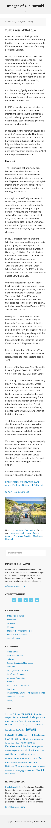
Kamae (7, 743)
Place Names (13, 651)
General (10, 681)
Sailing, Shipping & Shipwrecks (20, 663)
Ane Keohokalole (28, 713)
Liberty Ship (22, 751)
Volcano (31, 770)
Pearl (29, 766)
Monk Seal (31, 754)
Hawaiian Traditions (15, 696)
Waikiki (40, 770)
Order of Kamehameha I (17, 634)
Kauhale (10, 627)
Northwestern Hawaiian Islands (21, 758)
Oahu (42, 758)
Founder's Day (17, 725)
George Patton (28, 725)
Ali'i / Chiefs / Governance (18, 685)
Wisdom (12, 774)
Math (7, 754)
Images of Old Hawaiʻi (25, 5)
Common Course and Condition (18, 536)
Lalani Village (34, 746)
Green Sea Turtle (17, 730)
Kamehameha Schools (17, 746)
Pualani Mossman (38, 766)
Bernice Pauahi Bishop (25, 717)
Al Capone (16, 714)
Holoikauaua (41, 735)
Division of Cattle (20, 30)
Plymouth (9, 539)
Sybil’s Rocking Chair (15, 616)
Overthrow (11, 619)
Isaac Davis (23, 739)
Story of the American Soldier (19, 631)
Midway (24, 754)
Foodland (11, 623)
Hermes (27, 735)
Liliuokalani (33, 750)
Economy (11, 666)
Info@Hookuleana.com (15, 586)
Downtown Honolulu (30, 721)
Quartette (8, 771)
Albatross (9, 714)
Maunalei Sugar (13, 638)
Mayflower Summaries (25, 530)
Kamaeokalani (15, 743)
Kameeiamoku (28, 742)
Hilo (33, 735)
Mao (42, 751)
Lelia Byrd (13, 750)
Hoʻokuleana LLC (12, 787)
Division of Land (17, 533)
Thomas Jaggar (19, 770)
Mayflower (37, 536)
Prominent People (15, 655)
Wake (7, 774)
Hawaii (30, 729)
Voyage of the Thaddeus (17, 670)
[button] (25, 510)
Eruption (8, 724)
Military (10, 700)
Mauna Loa (15, 754)
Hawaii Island (14, 735)
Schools (10, 659)
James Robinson (36, 739)
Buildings (11, 689)
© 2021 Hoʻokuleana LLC (17, 491)
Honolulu (11, 739)
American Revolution (16, 678)
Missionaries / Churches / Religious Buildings (26, 693)
